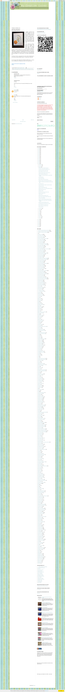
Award (39, 297)
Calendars (39, 322)
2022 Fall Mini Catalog (41, 265)
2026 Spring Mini (40, 288)
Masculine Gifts (40, 427)
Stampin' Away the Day (41, 579)
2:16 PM (15, 87)
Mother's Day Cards (40, 444)
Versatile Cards (40, 549)
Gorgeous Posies (40, 393)
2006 (39, 226)
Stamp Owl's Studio (40, 578)
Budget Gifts (39, 319)
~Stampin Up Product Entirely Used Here (43, 230)
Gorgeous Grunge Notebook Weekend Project (45, 199)
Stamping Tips (40, 517)
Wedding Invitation (40, 555)
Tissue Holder (40, 543)
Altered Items (39, 293)
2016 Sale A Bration (40, 237)
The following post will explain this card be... (45, 203)
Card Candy (39, 327)
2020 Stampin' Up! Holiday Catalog (43, 258)
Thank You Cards (40, 534)
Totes (38, 544)
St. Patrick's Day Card (41, 510)
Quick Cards (26, 69)
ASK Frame (39, 296)
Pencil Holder (40, 473)
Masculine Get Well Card (41, 425)
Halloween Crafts (40, 398)
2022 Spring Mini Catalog (41, 268)
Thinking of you (40, 538)
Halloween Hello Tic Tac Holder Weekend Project (45, 188)
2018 (39, 157)
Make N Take (39, 421)
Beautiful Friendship (40, 304)
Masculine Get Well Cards (41, 426)
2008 (39, 224)
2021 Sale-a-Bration (40, 262)
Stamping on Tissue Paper (41, 516)
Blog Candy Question (45, 622)
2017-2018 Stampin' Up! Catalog (42, 243)
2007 (39, 225)
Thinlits (39, 541)
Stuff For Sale (40, 520)
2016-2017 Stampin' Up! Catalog (42, 238)
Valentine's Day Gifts (40, 548)
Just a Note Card (40, 413)
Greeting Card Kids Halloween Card (44, 202)
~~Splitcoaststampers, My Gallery (42, 566)
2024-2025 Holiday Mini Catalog (42, 277)
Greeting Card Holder (41, 396)
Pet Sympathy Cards (40, 475)
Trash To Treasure (40, 545)
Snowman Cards (40, 506)
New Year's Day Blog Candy (42, 449)
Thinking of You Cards (30, 69)
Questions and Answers (41, 482)
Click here (38, 593)
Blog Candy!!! (44, 632)
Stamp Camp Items (40, 512)
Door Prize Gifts (40, 365)
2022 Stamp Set (40, 269)
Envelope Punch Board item (42, 370)
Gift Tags (39, 390)
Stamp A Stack (40, 511)
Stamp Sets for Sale (40, 513)
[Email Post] (26, 67)
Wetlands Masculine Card (42, 189)
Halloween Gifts (40, 399)
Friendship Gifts (40, 380)
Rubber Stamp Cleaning (41, 491)
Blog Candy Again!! (44, 607)
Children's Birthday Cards (41, 338)
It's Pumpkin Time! (41, 183)
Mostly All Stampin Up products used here (43, 442)
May (39, 213)
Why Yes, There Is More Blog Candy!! (47, 637)
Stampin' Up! (39, 514)
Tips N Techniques (40, 542)
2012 (39, 219)
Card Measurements (40, 329)
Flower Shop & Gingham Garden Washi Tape (45, 196)
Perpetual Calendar (40, 474)
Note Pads (39, 452)
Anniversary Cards (40, 295)
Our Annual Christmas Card (41, 461)
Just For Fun (39, 414)
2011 (39, 220)
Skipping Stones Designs (41, 504)
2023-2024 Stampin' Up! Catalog (42, 273)
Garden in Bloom (40, 383)
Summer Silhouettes (41, 178)
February (40, 216)
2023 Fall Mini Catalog (41, 271)
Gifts (38, 391)
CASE (39, 334)
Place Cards (39, 478)
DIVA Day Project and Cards (42, 364)
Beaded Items (40, 303)
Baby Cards (39, 298)
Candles (39, 323)
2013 (39, 163)
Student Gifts (39, 519)
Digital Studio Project (41, 363)
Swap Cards (39, 522)
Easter (39, 366)
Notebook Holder (40, 453)
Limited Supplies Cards (41, 418)
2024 (39, 150)
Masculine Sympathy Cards (41, 428)
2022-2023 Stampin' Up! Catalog (42, 270)
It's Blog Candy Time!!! (45, 642)
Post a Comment (15, 102)
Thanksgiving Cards (40, 536)
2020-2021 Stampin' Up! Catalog (42, 259)
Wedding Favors (40, 554)
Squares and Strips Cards (41, 509)
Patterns (39, 472)
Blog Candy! (43, 617)
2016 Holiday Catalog (41, 235)
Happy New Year (40, 400)
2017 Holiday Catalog (41, 239)
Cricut (38, 357)
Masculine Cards (40, 423)
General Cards (40, 385)
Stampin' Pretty (40, 580)
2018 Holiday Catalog (41, 245)
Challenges (39, 337)
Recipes (39, 487)
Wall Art (39, 550)
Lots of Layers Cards (41, 419)
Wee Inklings (39, 582)
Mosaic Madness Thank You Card (43, 171)
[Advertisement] (32, 19)
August (40, 209)
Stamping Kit (39, 515)
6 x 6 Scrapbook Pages (41, 291)
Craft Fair (39, 354)
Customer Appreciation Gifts (42, 358)
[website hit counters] (46, 126)
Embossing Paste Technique (42, 369)
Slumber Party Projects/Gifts (42, 505)
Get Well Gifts (40, 387)
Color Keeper (40, 350)
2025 (39, 149)
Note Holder (39, 451)
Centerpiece (39, 336)
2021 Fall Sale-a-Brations (41, 260)
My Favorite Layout (40, 447)
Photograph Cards (40, 476)
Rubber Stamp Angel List (41, 490)
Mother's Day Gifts (40, 445)
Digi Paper (39, 362)
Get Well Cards (22, 69)
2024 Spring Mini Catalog (41, 276)
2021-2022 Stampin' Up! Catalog (42, 263)
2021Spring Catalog (40, 264)
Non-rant (39, 450)
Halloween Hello (41, 190)
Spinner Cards (40, 507)
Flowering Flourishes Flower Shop (43, 170)
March (40, 215)
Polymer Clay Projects (41, 479)
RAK (38, 484)
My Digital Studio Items (41, 446)
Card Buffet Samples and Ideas (42, 326)
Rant (38, 486)
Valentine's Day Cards (41, 547)
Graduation (39, 394)
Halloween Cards (40, 397)
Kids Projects (39, 417)
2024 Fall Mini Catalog (41, 274)
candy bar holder (40, 324)
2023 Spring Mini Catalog (41, 272)
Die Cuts (39, 361)
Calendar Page (40, 321)
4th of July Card (40, 289)
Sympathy (39, 523)
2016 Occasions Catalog (41, 236)
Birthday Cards (18, 69)
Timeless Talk (40, 194)
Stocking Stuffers (40, 518)
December (40, 164)
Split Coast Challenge (41, 508)
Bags (38, 301)
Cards (39, 331)
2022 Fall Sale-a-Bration (41, 266)
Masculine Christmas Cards (41, 424)
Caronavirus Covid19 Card (41, 333)
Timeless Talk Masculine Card (43, 187)
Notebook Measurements (41, 454)
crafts (38, 356)
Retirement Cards (40, 488)
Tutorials (39, 546)
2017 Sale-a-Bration (40, 241)
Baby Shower (40, 299)
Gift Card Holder (40, 389)
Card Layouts (40, 328)
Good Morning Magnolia (41, 392)
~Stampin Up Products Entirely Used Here (19, 68)
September (40, 208)
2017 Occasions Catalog (41, 240)
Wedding (39, 552)
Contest (39, 353)
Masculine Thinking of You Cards (42, 430)
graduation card (40, 395)
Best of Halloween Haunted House (43, 205)
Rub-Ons (39, 489)
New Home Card (40, 448)
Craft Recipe (39, 355)
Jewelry (39, 411)
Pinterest (38, 73)
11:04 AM (15, 92)
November (40, 165)
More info (46, 690)
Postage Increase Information (42, 480)
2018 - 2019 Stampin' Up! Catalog (42, 244)
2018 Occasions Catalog (41, 246)
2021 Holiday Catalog (41, 261)
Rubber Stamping (40, 492)
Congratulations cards (41, 352)
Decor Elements (40, 360)
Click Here (39, 589)
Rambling (39, 485)
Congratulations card (41, 351)
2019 (39, 156)
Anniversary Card (40, 294)
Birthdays (39, 308)
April (39, 214)
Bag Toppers (39, 300)
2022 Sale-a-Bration (40, 267)
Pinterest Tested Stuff (41, 477)
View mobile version (23, 121)
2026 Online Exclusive (41, 287)
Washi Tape (39, 551)
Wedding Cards (40, 553)
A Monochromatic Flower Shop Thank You (44, 172)
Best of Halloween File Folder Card (43, 204)
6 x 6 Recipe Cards (40, 290)
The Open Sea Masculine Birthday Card (44, 169)
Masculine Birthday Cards (41, 422)
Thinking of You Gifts (40, 540)
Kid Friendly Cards (40, 415)
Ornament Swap (40, 460)
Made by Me (39, 420)
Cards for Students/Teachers (42, 332)
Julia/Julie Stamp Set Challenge (42, 412)
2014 (39, 162)
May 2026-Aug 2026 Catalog (42, 431)
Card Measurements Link (41, 330)
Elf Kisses (39, 368)
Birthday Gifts (39, 307)
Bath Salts (39, 302)
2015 (39, 161)
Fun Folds (39, 382)
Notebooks (39, 456)
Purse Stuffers (40, 481)
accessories (39, 292)
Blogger (34, 685)
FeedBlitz (42, 91)
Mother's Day (39, 443)
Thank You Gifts (40, 535)
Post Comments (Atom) (18, 123)
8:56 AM (15, 100)
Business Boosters (40, 320)
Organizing (39, 459)
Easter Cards (39, 367)
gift (38, 388)
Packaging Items (40, 462)
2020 (39, 155)
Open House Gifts (40, 458)
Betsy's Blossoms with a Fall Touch (43, 179)
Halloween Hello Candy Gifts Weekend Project (45, 180)
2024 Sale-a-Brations (41, 275)
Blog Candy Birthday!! (45, 627)
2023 (39, 151)
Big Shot (39, 305)
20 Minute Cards (14, 69)
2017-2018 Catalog (40, 242)
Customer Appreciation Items (42, 359)
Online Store (39, 457)
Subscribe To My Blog (41, 521)
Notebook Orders (40, 455)
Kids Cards (39, 416)
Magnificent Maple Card (42, 193)
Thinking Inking (40, 581)
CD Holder (39, 335)
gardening (39, 384)
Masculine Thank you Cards (42, 429)
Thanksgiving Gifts (40, 537)
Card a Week (39, 325)
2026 (39, 148)
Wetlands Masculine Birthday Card (43, 195)
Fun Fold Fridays (40, 381)
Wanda (40, 99)
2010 (39, 221)
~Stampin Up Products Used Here (29, 68)
